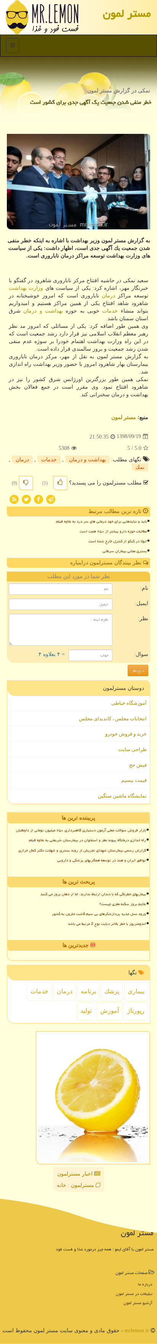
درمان (108, 296)
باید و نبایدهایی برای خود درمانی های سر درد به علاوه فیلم (101, 521)
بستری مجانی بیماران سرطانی (125, 551)
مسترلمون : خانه (76, 1185)
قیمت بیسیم (134, 780)
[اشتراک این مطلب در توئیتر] (26, 499)
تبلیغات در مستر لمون (134, 1294)
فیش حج (138, 765)
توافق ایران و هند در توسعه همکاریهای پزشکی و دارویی (101, 860)
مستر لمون (127, 13)
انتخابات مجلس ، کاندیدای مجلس (113, 718)
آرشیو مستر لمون (137, 1303)
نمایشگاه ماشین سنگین (122, 796)
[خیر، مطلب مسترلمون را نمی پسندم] (26, 483)
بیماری (136, 991)
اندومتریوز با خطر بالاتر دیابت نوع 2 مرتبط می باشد (107, 924)
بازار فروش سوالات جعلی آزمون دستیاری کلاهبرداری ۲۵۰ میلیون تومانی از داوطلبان (81, 830)
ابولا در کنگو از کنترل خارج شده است (117, 541)
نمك (139, 467)
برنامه (88, 991)
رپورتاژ (135, 1010)
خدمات (110, 311)
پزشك (111, 991)
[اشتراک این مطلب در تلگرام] (50, 499)
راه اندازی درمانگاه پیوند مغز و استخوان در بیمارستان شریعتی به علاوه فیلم (87, 840)
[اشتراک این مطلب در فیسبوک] (38, 499)
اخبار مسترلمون (75, 1174)
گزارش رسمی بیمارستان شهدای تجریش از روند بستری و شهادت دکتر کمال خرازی (82, 850)
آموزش (109, 1010)
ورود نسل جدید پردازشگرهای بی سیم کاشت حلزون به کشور (99, 914)
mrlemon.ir (137, 1330)
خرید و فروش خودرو (126, 734)
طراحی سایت (132, 749)
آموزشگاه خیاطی (129, 703)
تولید (86, 1010)
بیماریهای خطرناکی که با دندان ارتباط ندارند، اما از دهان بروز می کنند (93, 894)
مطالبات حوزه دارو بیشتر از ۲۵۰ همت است (113, 531)
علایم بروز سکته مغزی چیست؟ (122, 904)
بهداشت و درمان (43, 311)
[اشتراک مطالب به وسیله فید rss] (14, 499)
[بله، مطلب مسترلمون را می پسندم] (60, 483)
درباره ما (145, 1284)
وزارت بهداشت (26, 288)
